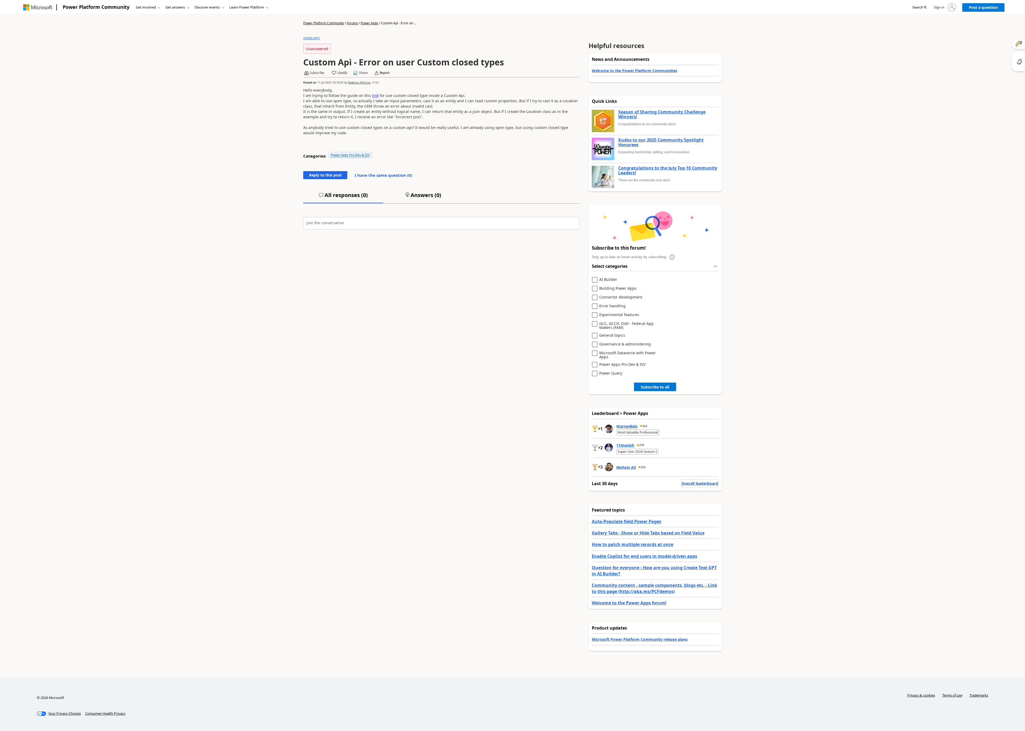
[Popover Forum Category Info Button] (672, 257)
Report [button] (384, 73)
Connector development (620, 297)
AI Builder (608, 279)
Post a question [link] (983, 7)
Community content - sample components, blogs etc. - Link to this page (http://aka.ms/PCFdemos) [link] (654, 588)
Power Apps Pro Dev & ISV (350, 155)
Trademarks (978, 695)
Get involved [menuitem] (146, 7)
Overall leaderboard (699, 483)
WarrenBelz (626, 426)
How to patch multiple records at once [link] (632, 544)
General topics (612, 335)
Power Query (610, 373)
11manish (625, 445)
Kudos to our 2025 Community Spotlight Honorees (661, 142)
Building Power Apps (618, 288)
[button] (919, 7)
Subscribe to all (655, 387)
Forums (352, 23)
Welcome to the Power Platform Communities (634, 70)
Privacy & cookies (921, 695)
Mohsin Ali (626, 467)
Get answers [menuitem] (175, 7)
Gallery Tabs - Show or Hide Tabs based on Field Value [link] (648, 533)
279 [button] (641, 445)
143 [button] (376, 82)
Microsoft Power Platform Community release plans (640, 639)
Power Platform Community (96, 7)
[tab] (343, 197)
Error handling (612, 306)
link (375, 95)
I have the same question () (383, 175)
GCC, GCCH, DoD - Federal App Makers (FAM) (626, 325)
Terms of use (952, 695)
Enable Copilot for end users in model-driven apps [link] (644, 556)
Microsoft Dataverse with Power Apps (627, 355)
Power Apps (369, 23)
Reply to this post (325, 175)
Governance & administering (625, 344)
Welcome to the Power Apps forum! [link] (629, 603)
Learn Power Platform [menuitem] (246, 7)
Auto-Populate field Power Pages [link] (626, 521)
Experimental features (619, 315)
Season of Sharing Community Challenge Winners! (661, 114)
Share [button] (363, 73)
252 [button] (643, 467)
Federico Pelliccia (359, 82)
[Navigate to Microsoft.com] (37, 7)
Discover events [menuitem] (207, 7)
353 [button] (644, 426)
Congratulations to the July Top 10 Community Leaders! (667, 170)
